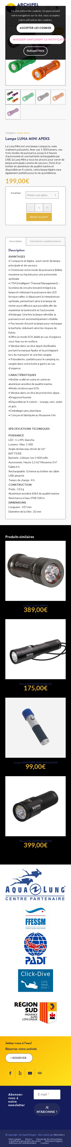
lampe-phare (23, 133)
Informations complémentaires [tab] (45, 241)
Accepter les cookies (35, 28)
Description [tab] (15, 241)
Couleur (16, 193)
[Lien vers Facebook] (10, 1073)
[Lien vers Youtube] (30, 1073)
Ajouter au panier (39, 216)
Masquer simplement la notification (38, 39)
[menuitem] (15, 1139)
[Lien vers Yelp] (20, 1073)
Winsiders (59, 1134)
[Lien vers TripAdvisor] (40, 1073)
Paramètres (35, 51)
